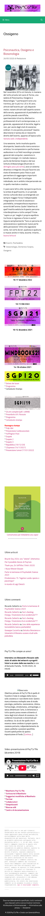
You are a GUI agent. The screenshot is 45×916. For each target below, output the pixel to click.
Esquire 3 (10, 441)
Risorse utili (11, 807)
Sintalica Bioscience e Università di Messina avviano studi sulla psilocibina (22, 633)
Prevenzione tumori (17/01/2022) (20, 450)
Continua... (28, 734)
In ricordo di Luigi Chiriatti (15, 584)
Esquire (9, 436)
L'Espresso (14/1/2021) (16, 447)
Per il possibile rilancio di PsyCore (18, 562)
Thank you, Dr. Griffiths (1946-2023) (20, 565)
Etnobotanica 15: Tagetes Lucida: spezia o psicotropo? (22, 579)
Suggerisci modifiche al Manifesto (20, 796)
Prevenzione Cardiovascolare (17, 430)
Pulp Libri (9, 428)
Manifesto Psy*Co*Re (15, 790)
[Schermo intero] (37, 776)
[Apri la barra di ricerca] (41, 19)
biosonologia (11, 246)
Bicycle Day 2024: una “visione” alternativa (22, 558)
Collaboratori (11, 801)
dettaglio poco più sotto (13, 166)
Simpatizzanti (12, 804)
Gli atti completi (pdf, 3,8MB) (18, 411)
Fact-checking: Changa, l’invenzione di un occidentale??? (21, 613)
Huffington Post (12, 433)
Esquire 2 (10, 439)
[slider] (36, 675)
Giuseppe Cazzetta (12, 630)
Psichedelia (18, 242)
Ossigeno (7, 250)
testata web (15, 138)
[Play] (7, 675)
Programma (10, 386)
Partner (9, 799)
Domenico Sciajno (25, 246)
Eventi (9, 242)
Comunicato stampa (14, 419)
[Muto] (31, 675)
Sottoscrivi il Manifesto (16, 793)
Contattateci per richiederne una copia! (22, 534)
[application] (22, 675)
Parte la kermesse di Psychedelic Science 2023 (21, 573)
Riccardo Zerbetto (12, 612)
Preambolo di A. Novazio (16, 414)
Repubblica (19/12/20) (15, 444)
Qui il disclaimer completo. (28, 885)
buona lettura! (9, 235)
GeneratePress (34, 912)
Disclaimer (26, 907)
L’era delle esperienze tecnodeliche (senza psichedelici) (22, 626)
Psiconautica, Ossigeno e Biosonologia (18, 52)
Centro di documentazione (17, 810)
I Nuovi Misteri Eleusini (14, 568)
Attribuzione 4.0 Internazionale (14, 905)
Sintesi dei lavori (12, 383)
